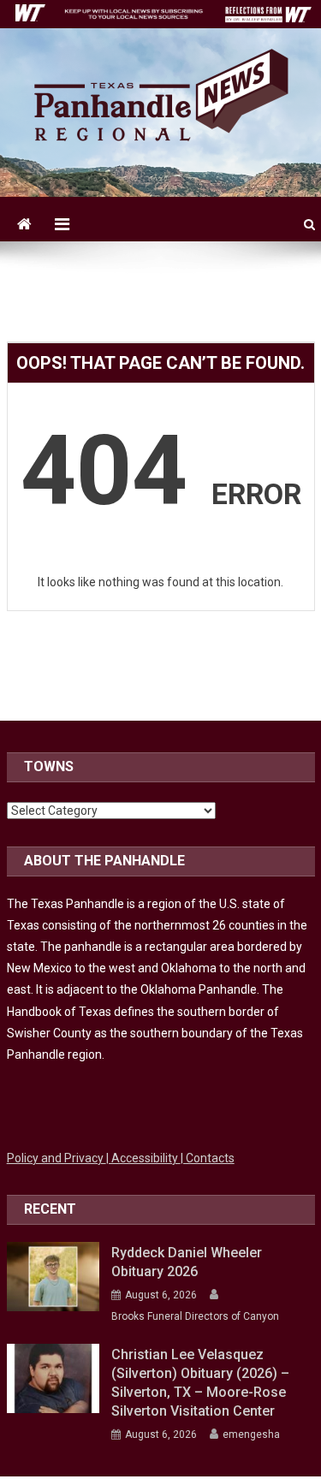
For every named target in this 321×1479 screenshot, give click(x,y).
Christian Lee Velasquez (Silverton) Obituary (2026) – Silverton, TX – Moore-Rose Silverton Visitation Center (200, 1382)
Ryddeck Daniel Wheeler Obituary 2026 (186, 1262)
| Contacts (208, 1158)
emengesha (251, 1434)
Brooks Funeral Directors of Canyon (195, 1316)
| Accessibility (143, 1158)
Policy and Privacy (56, 1158)
